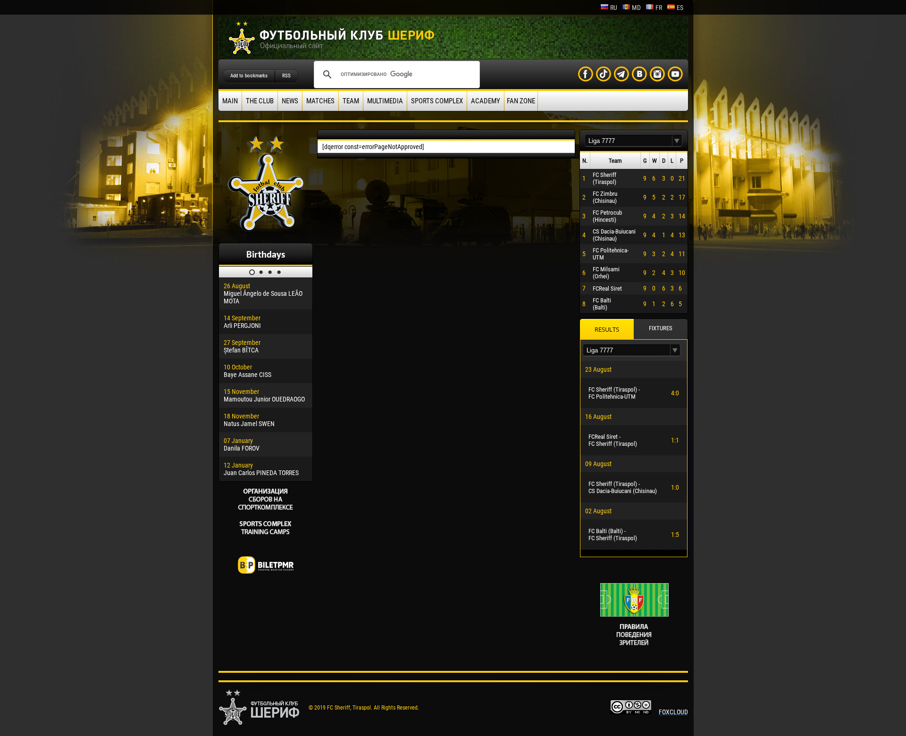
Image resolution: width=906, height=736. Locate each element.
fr (658, 7)
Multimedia (385, 101)
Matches (320, 101)
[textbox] (628, 141)
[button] (677, 141)
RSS (286, 76)
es (680, 7)
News (290, 101)
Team (351, 101)
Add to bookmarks (249, 76)
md (636, 7)
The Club (260, 101)
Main (230, 101)
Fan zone (521, 101)
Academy (485, 101)
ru (613, 7)
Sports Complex (437, 101)
